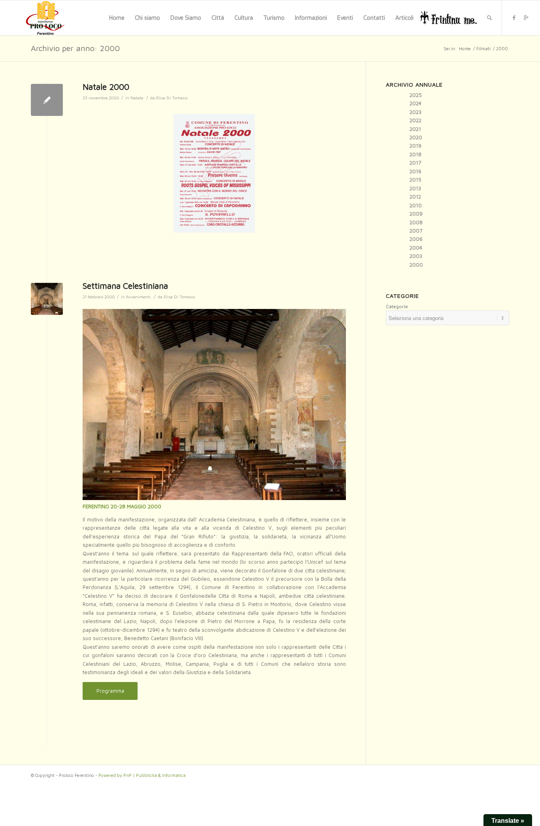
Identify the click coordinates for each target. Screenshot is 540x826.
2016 (415, 171)
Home (465, 48)
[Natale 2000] (47, 100)
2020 (416, 137)
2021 (415, 129)
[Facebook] (514, 17)
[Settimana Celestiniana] (47, 299)
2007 (416, 230)
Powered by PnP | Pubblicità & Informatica (142, 775)
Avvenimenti (138, 296)
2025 (416, 95)
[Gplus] (526, 17)
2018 (415, 154)
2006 (416, 239)
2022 (415, 120)
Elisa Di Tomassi (172, 97)
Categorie (397, 306)
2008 (416, 222)
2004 (416, 247)
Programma (110, 691)
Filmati (483, 48)
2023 (415, 112)
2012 (415, 196)
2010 (416, 205)
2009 (416, 213)
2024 (415, 103)
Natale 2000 (106, 86)
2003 (416, 256)
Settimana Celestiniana (125, 285)
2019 (415, 145)
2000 (416, 264)
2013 (415, 188)
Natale (136, 97)
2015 (415, 179)
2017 (415, 162)
